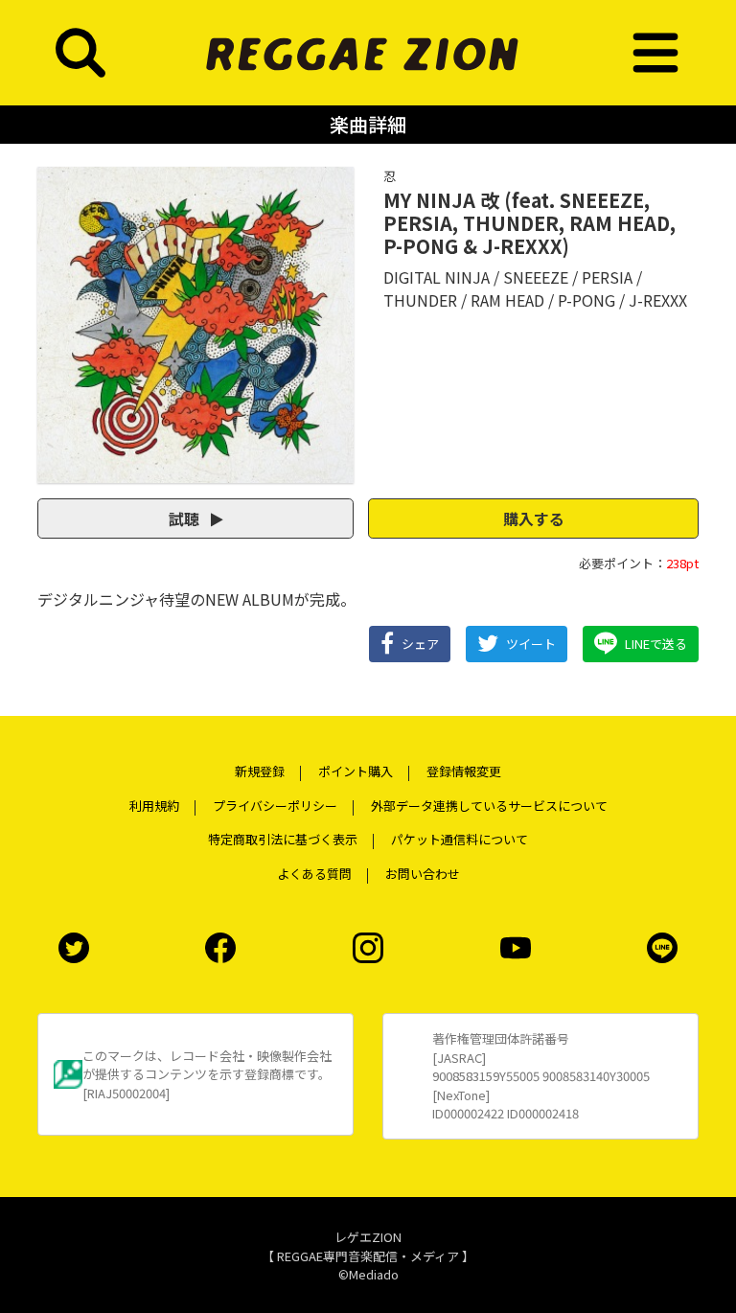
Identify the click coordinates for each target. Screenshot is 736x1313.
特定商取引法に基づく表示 (282, 839)
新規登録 (260, 771)
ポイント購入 (355, 771)
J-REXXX (658, 299)
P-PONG (586, 299)
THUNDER (420, 299)
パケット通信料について (459, 839)
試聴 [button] (186, 518)
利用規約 (154, 805)
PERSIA (607, 276)
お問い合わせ (422, 873)
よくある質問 (314, 873)
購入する (533, 518)
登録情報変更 (463, 771)
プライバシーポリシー (275, 805)
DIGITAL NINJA (436, 276)
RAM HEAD (507, 299)
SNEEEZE (535, 276)
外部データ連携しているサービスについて (489, 805)
